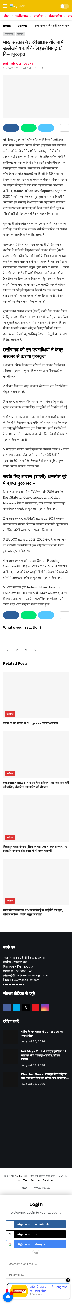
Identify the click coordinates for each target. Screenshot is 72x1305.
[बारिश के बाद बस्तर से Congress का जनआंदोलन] (36, 695)
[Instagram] (45, 1007)
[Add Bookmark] (64, 128)
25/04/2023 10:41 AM (17, 67)
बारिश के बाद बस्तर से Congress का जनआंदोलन (30, 723)
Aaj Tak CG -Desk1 (18, 63)
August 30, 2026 (33, 1041)
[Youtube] (35, 1007)
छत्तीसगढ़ (9, 34)
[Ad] (36, 1125)
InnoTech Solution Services (36, 1180)
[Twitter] (16, 1007)
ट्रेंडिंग (20, 34)
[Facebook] (7, 1007)
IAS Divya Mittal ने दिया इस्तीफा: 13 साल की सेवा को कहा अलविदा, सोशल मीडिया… (43, 1055)
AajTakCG (21, 1175)
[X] (26, 1007)
